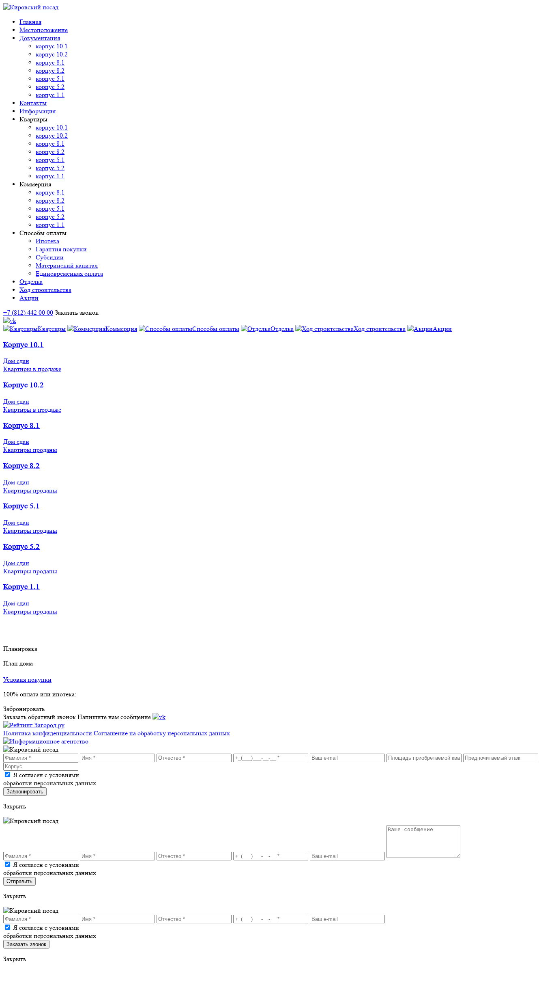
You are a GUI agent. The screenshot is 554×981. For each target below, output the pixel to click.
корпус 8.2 (50, 70)
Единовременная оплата (69, 273)
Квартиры (52, 329)
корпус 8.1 (50, 62)
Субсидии (50, 257)
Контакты (33, 103)
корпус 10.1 (52, 46)
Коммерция (121, 329)
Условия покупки (27, 679)
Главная (30, 22)
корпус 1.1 (50, 95)
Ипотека (47, 241)
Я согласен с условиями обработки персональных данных (49, 779)
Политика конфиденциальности (47, 733)
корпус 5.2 (50, 87)
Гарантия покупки (61, 249)
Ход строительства (45, 290)
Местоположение (43, 30)
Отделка (31, 281)
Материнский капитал (67, 265)
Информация (37, 111)
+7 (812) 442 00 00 (28, 312)
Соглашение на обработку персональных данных (162, 733)
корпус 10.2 (52, 54)
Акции (29, 298)
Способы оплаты (215, 329)
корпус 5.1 (50, 78)
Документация (39, 38)
